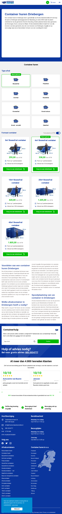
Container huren (6, 453)
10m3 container (6, 491)
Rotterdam (34, 483)
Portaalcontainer (6, 483)
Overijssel (33, 463)
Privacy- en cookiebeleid (49, 512)
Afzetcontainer (6, 481)
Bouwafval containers (8, 456)
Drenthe (33, 456)
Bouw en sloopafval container (10, 476)
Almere (33, 493)
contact (18, 336)
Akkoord (16, 509)
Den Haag (33, 486)
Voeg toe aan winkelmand (14, 169)
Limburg (33, 478)
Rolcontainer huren (7, 450)
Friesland (33, 450)
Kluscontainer (5, 478)
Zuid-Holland (34, 471)
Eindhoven (33, 488)
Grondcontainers (6, 468)
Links (40, 512)
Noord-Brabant (35, 476)
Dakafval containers (7, 473)
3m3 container (6, 486)
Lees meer (15, 505)
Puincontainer (5, 461)
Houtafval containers (8, 463)
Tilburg (33, 491)
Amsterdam (34, 481)
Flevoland (33, 461)
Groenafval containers (8, 466)
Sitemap (36, 512)
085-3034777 (31, 352)
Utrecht (33, 468)
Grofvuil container (7, 458)
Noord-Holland (35, 458)
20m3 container (6, 496)
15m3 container (6, 493)
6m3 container (6, 488)
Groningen (33, 453)
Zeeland (33, 473)
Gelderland (34, 466)
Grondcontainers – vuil (8, 471)
